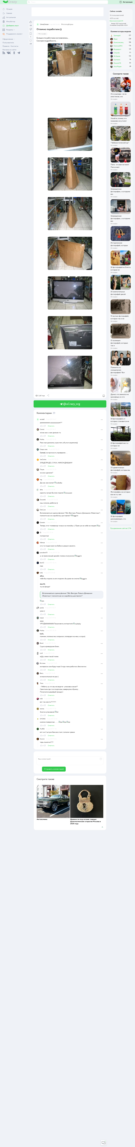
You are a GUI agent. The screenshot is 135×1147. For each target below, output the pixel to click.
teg (41, 480)
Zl (40, 533)
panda (42, 608)
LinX (41, 653)
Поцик (42, 470)
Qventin (42, 523)
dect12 (42, 563)
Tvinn (41, 683)
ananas (42, 709)
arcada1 (42, 419)
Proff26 (42, 729)
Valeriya (42, 543)
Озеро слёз (43, 449)
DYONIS (42, 719)
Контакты (14, 46)
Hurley (42, 439)
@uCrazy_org (71, 404)
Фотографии (42, 34)
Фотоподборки (67, 24)
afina (41, 490)
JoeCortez (43, 460)
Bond (41, 643)
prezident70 (43, 553)
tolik (41, 699)
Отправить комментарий (54, 769)
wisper (42, 618)
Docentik (43, 500)
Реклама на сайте (9, 49)
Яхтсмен (42, 663)
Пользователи (8, 42)
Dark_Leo (43, 510)
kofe (41, 573)
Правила (5, 46)
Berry (41, 673)
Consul (42, 429)
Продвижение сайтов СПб (120, 528)
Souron (42, 739)
